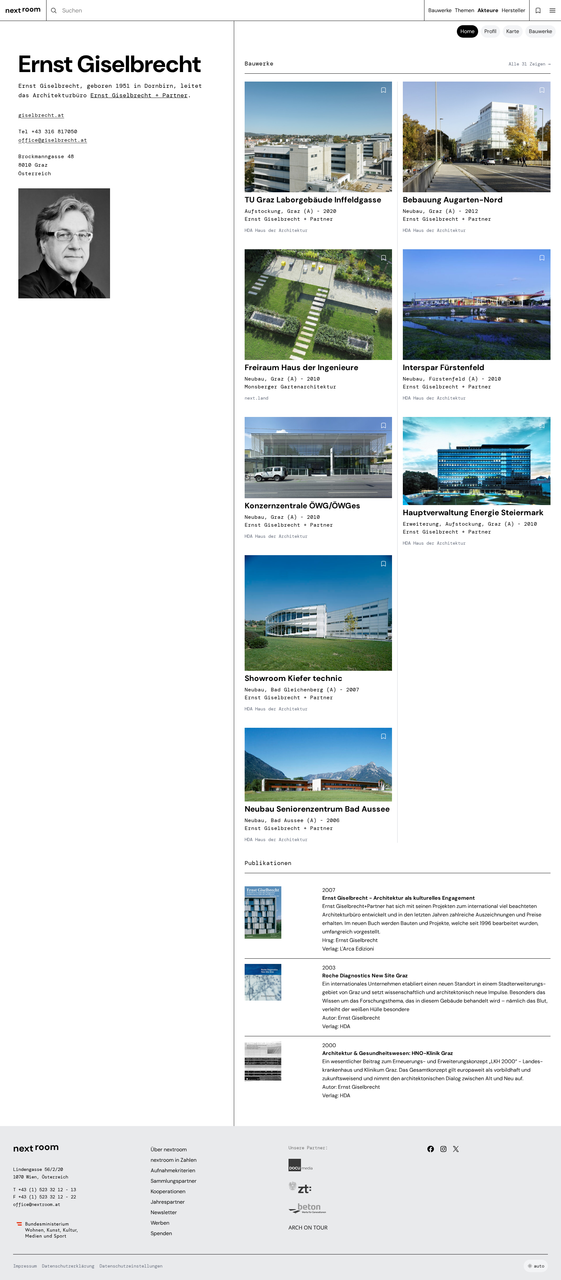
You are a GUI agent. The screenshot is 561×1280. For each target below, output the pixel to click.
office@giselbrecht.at (52, 140)
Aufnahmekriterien (173, 1170)
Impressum (25, 1266)
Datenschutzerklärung (68, 1266)
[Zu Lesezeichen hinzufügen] (383, 90)
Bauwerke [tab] (540, 31)
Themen (464, 10)
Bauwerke (440, 10)
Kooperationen (168, 1191)
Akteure (487, 10)
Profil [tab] (490, 31)
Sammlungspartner (173, 1180)
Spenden (161, 1233)
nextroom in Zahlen (173, 1160)
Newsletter (164, 1212)
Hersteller (513, 10)
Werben (160, 1222)
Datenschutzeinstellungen (131, 1266)
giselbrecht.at (41, 115)
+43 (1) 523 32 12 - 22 (47, 1197)
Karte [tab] (512, 31)
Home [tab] (467, 31)
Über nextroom (169, 1149)
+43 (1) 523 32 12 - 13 (47, 1190)
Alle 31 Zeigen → (530, 64)
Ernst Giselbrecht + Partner (139, 95)
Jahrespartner (168, 1201)
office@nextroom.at (36, 1204)
